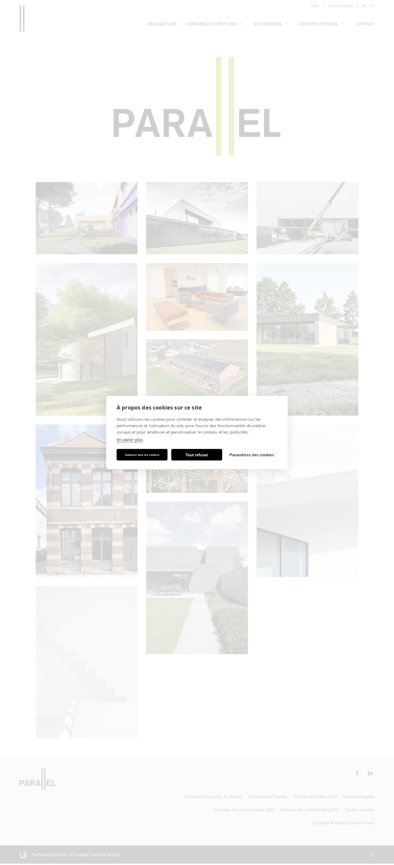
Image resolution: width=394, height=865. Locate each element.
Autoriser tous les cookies (142, 454)
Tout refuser (196, 454)
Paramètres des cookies (251, 454)
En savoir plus (130, 439)
